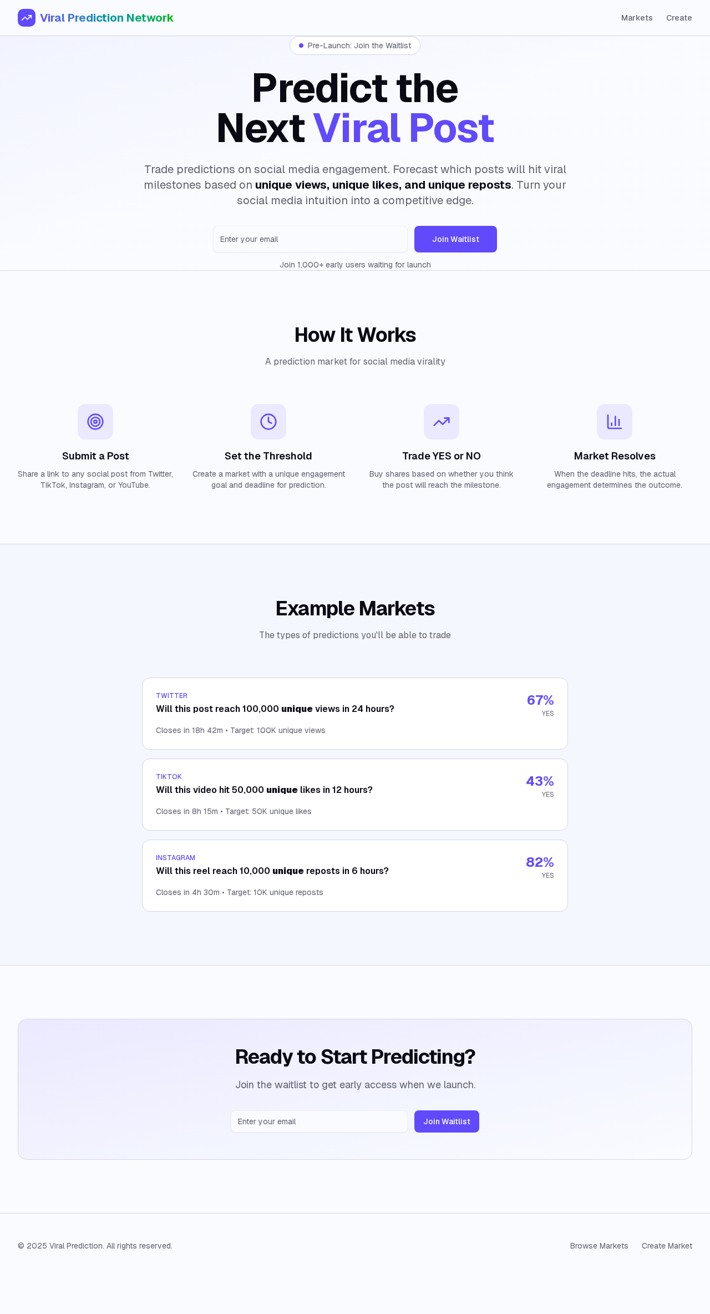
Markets (637, 18)
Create (679, 18)
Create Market (667, 1246)
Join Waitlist (455, 239)
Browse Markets (599, 1246)
